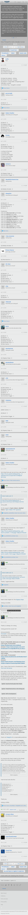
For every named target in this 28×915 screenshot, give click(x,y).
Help (2, 904)
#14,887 (25, 199)
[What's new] (23, 2)
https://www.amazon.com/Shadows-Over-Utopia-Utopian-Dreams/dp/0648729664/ (13, 662)
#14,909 (25, 842)
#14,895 (25, 368)
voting (15, 44)
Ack (3, 44)
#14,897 (25, 406)
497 (13, 47)
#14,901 (25, 468)
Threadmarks (4, 610)
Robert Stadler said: (6, 496)
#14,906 (25, 596)
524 (18, 47)
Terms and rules (4, 898)
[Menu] (2, 2)
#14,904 (25, 547)
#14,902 (25, 491)
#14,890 (25, 270)
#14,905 (25, 568)
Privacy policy (4, 901)
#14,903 (25, 524)
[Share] (22, 65)
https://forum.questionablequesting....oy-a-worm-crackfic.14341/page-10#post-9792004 (13, 553)
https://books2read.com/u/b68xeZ (11, 645)
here (15, 10)
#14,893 (25, 332)
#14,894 (25, 354)
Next (22, 47)
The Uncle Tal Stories (6, 668)
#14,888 (25, 242)
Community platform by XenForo (14, 911)
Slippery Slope (20, 599)
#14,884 (25, 141)
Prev (6, 47)
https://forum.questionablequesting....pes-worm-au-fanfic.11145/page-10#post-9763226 (13, 531)
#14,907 (25, 622)
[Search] (26, 2)
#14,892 (25, 307)
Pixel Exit (7, 913)
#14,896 (25, 384)
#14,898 (25, 427)
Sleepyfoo (9, 737)
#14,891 (25, 292)
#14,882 (25, 99)
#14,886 (25, 185)
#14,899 (25, 440)
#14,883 (25, 119)
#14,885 (25, 170)
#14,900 (25, 454)
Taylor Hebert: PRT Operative (13, 509)
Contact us (3, 896)
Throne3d (3, 634)
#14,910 (25, 856)
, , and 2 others (14, 513)
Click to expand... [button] (14, 775)
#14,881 (25, 65)
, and (11, 480)
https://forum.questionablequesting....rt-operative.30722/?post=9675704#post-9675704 (12, 475)
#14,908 (25, 820)
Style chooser (4, 893)
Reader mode (13, 809)
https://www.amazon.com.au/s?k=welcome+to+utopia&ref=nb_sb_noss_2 (13, 647)
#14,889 (25, 256)
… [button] (10, 47)
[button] (15, 2)
